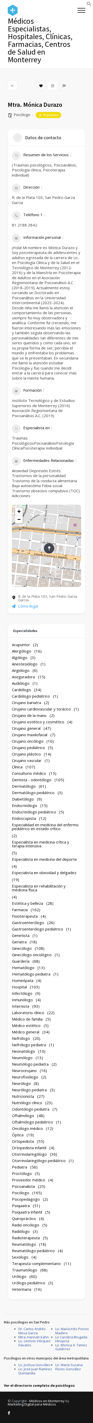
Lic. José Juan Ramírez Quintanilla (35, 1371)
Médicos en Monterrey (47, 1401)
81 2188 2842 (24, 224)
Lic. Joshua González (34, 1365)
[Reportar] (64, 86)
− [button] (19, 519)
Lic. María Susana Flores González (69, 1367)
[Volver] (12, 86)
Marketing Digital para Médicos (32, 1404)
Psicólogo (22, 114)
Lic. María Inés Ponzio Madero (72, 1331)
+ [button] (19, 511)
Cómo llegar (28, 606)
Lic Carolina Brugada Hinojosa (71, 1339)
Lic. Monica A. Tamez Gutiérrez (71, 1347)
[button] (89, 5)
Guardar (41, 86)
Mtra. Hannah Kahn (33, 1337)
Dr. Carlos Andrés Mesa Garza (32, 1331)
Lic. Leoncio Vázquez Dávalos (34, 1343)
